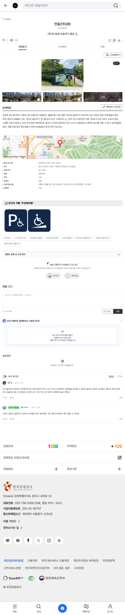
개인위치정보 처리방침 (85, 560)
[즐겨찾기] (108, 40)
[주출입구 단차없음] (39, 220)
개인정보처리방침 (13, 560)
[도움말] (3, 311)
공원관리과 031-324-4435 (49, 163)
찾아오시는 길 (11, 527)
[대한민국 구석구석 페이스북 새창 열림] (18, 540)
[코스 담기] (113, 40)
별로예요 (74, 276)
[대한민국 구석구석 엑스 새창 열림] (38, 540)
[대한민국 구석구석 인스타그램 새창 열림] (49, 540)
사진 (108, 311)
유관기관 (72, 469)
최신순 (111, 376)
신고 (121, 398)
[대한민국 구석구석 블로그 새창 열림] (7, 540)
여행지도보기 (118, 139)
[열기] (119, 254)
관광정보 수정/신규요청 (16, 457)
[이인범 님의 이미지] (21, 97)
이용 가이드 (9, 521)
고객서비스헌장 (12, 568)
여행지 (8, 19)
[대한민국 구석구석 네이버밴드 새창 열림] (59, 540)
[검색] (115, 5)
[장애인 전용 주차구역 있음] (16, 220)
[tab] (15, 608)
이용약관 (32, 560)
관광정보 (8, 469)
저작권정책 (109, 560)
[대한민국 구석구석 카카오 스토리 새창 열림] (28, 540)
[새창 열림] (13, 578)
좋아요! (56, 276)
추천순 (120, 376)
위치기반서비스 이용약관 (55, 560)
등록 (117, 311)
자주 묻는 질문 (62, 568)
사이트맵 (79, 568)
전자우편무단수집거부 (37, 568)
